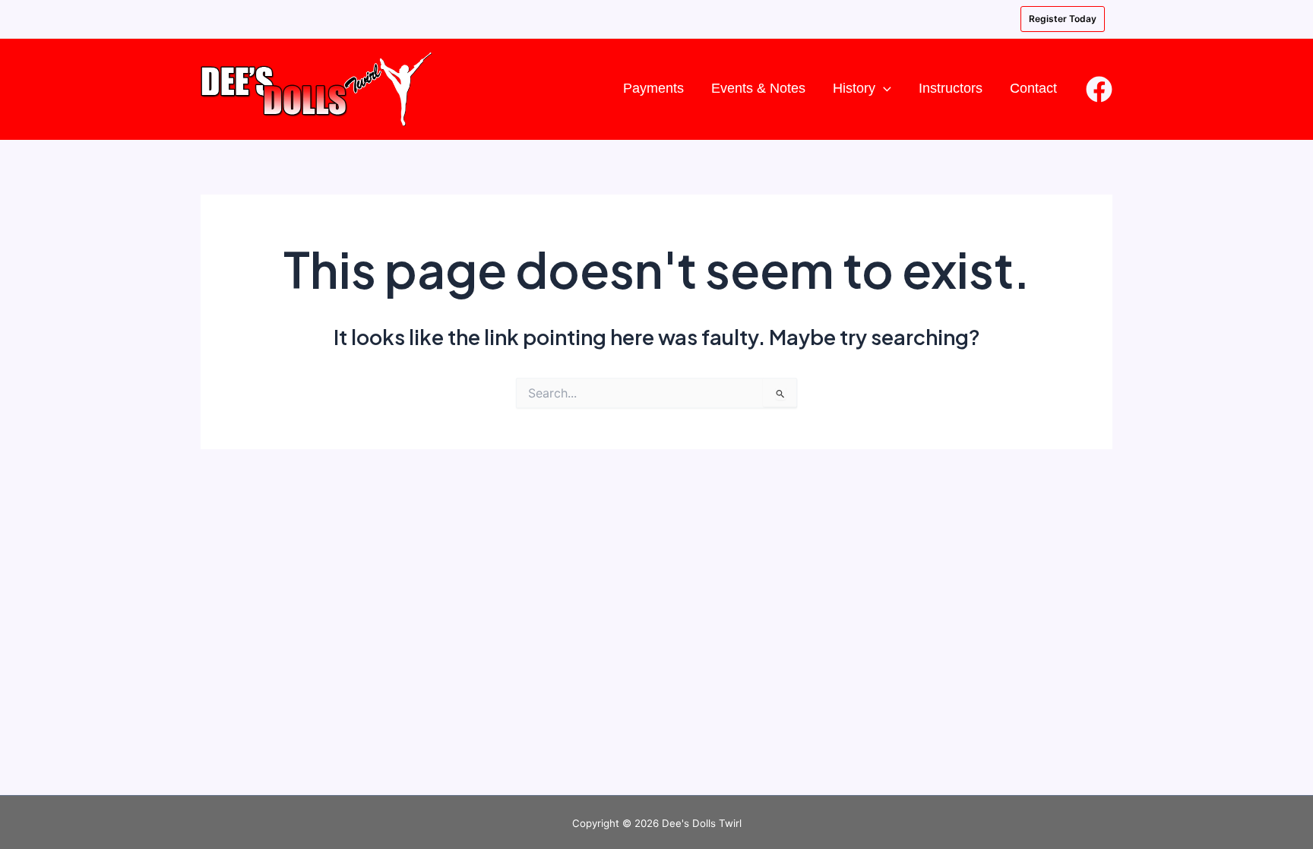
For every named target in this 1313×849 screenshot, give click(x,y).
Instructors (950, 88)
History (854, 88)
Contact (1033, 88)
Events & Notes (758, 88)
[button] (883, 89)
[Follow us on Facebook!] (1099, 89)
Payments (653, 88)
